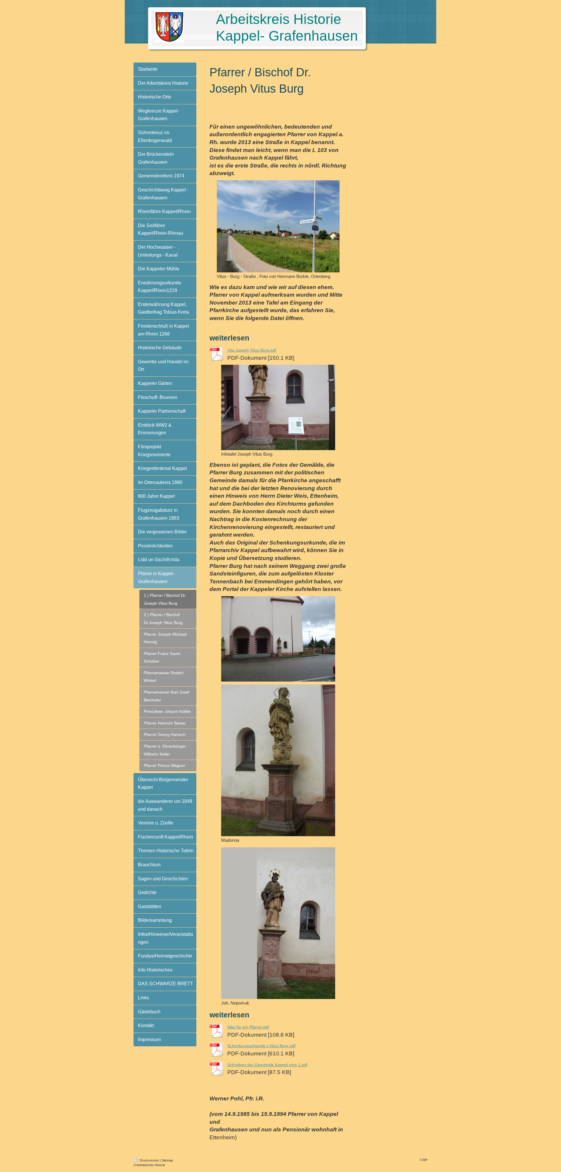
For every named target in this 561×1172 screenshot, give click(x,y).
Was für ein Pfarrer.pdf (248, 1027)
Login (423, 1159)
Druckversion (149, 1160)
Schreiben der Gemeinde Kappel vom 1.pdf (267, 1064)
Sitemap (167, 1160)
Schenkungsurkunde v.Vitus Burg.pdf (261, 1045)
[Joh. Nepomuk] (278, 923)
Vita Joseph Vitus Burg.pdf (251, 350)
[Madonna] (278, 760)
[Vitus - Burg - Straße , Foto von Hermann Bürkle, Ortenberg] (278, 226)
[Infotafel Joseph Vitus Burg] (278, 407)
